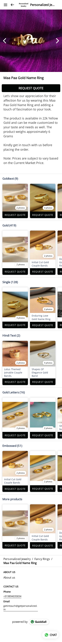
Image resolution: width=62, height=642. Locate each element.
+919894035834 (12, 596)
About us (9, 577)
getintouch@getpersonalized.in (20, 607)
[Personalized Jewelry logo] (23, 4)
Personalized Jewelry (43, 5)
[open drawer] (5, 4)
